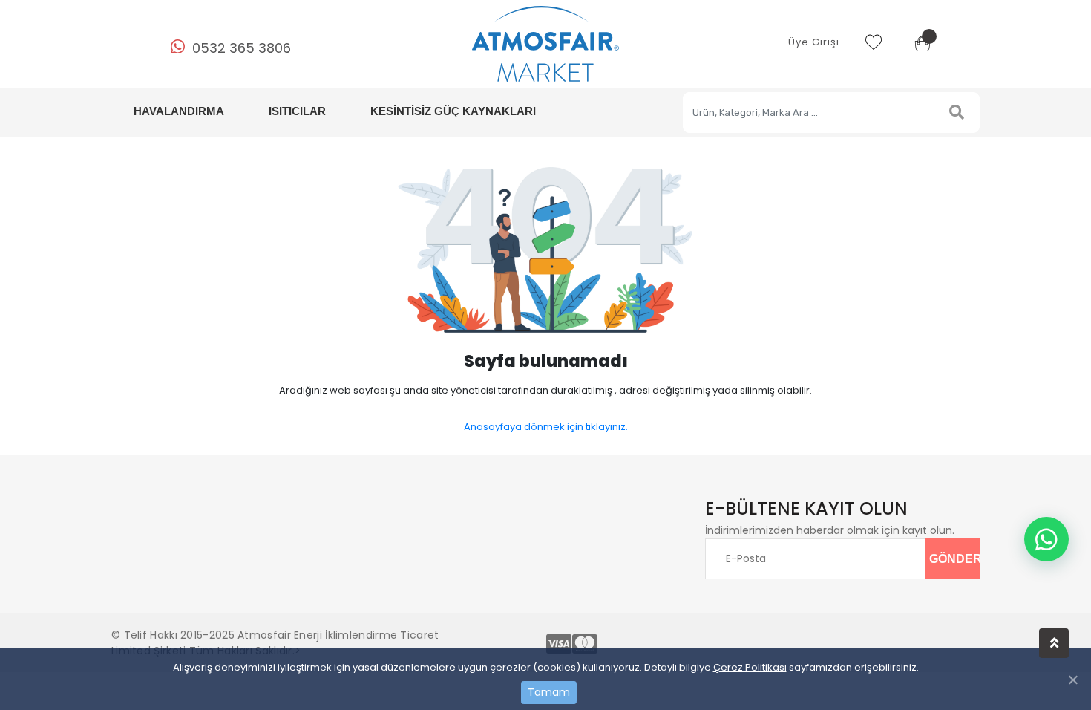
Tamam (549, 692)
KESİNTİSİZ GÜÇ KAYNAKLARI (453, 111)
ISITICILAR (297, 111)
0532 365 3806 (241, 48)
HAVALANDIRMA (179, 111)
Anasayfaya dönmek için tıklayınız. (546, 427)
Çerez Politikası (750, 667)
